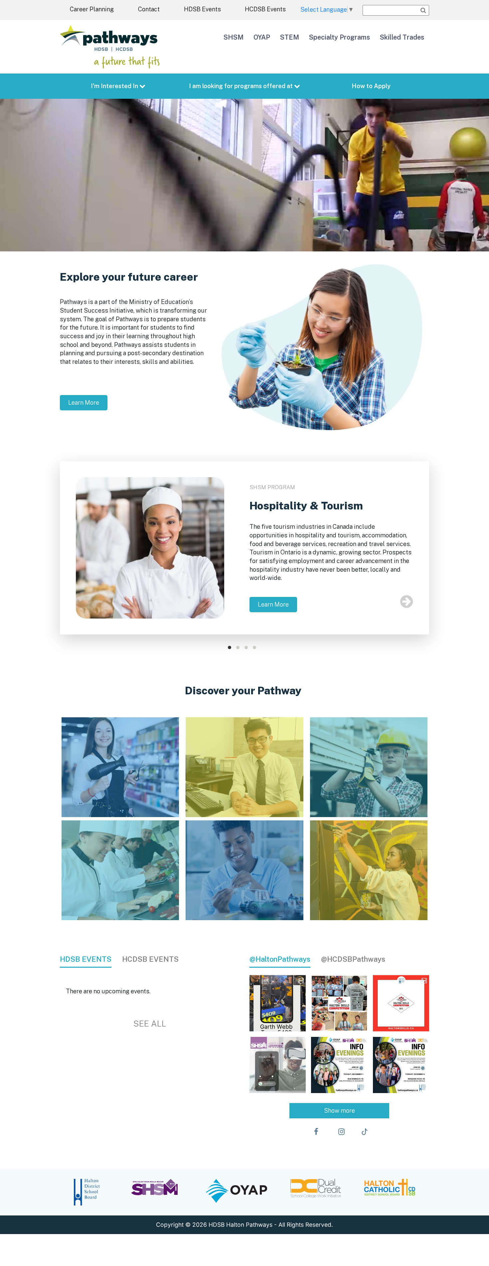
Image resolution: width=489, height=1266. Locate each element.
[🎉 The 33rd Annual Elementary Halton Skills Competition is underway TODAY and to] (339, 1003)
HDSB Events (202, 9)
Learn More (83, 402)
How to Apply (371, 85)
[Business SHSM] (244, 767)
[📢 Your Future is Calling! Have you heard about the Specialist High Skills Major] (277, 1065)
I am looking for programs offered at (241, 85)
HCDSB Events (265, 9)
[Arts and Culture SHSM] (368, 870)
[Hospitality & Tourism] (120, 870)
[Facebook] (316, 1131)
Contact (149, 9)
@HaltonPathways (279, 959)
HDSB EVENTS (85, 959)
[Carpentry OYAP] (368, 767)
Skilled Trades (402, 37)
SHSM (234, 37)
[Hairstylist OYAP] (120, 767)
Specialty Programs (339, 37)
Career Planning (92, 9)
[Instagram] (341, 1131)
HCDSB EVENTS (150, 959)
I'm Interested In (115, 85)
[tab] (91, 959)
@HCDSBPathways (353, 959)
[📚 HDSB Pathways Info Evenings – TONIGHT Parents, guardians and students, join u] (339, 1065)
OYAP (261, 37)
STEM (289, 37)
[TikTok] (365, 1131)
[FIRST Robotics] (244, 870)
